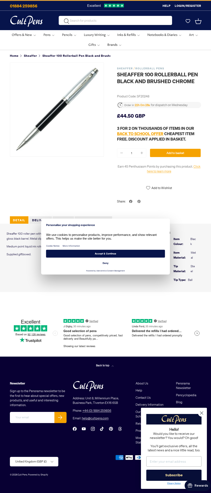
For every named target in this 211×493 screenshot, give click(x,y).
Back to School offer (140, 133)
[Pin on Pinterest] (139, 201)
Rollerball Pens (149, 68)
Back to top (103, 365)
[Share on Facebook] (131, 201)
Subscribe (174, 475)
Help (167, 5)
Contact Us (143, 397)
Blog (179, 402)
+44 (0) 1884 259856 (96, 410)
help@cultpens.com (95, 418)
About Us (142, 383)
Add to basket (175, 153)
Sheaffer (125, 68)
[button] (198, 21)
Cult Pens (22, 474)
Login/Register (188, 5)
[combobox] (115, 20)
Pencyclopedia (186, 395)
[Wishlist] (188, 21)
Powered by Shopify (38, 474)
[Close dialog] (201, 413)
